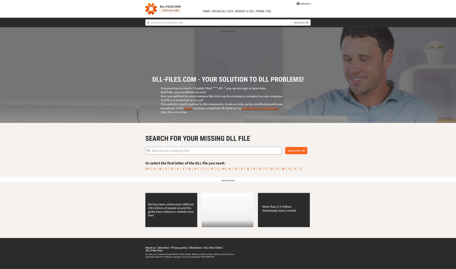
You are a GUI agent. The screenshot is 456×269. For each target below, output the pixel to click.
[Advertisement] (228, 49)
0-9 (147, 169)
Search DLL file (301, 22)
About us (150, 247)
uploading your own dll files (260, 108)
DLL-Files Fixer (154, 250)
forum (188, 108)
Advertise (163, 247)
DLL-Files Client (213, 247)
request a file (244, 11)
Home (206, 11)
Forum (260, 11)
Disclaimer (195, 247)
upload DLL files (222, 11)
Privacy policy (179, 247)
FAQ (268, 11)
